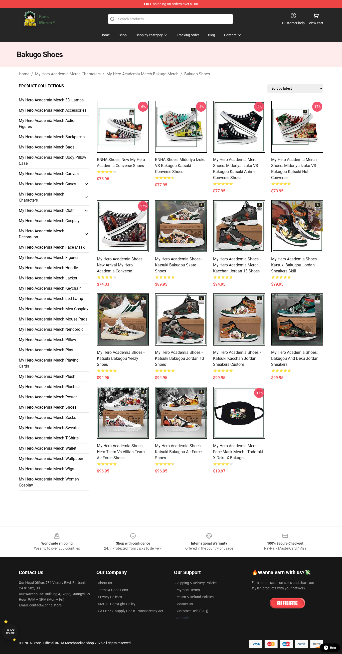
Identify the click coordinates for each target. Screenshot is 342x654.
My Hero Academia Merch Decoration (41, 234)
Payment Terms (188, 590)
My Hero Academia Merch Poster (48, 397)
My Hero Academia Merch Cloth (47, 210)
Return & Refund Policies (195, 597)
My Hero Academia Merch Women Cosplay (49, 482)
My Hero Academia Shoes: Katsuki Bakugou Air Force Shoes (178, 451)
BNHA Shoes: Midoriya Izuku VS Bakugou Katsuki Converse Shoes (180, 165)
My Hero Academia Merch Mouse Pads (53, 319)
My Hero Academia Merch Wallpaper (51, 458)
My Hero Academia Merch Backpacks (52, 136)
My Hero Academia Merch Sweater (49, 427)
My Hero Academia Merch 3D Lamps (51, 100)
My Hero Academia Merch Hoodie (48, 267)
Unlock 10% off (10, 631)
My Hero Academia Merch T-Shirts (49, 438)
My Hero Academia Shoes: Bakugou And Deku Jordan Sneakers (294, 358)
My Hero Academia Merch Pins (46, 350)
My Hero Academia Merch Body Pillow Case (52, 160)
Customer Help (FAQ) (192, 611)
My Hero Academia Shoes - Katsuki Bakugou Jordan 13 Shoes (179, 358)
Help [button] (333, 647)
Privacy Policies (110, 597)
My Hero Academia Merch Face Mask (52, 247)
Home (24, 74)
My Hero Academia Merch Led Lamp (51, 298)
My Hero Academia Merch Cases (47, 184)
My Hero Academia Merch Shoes (47, 407)
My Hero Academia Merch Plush (47, 376)
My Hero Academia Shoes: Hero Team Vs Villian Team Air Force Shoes (121, 451)
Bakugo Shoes (197, 74)
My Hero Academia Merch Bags (46, 147)
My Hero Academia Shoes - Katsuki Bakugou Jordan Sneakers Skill (295, 265)
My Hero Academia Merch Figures (48, 257)
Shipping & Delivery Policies (196, 583)
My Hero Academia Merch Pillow (47, 339)
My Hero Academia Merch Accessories (52, 110)
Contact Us (184, 604)
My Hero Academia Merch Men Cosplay (53, 308)
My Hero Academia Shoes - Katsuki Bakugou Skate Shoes (179, 265)
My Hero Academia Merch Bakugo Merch (142, 74)
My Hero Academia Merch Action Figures (48, 123)
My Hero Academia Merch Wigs (46, 468)
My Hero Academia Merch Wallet (47, 448)
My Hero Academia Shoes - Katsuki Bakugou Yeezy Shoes (120, 358)
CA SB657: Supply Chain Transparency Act (130, 611)
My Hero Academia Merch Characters (68, 74)
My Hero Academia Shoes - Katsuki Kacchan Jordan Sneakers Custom (237, 358)
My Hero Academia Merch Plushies (49, 386)
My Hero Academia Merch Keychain (50, 288)
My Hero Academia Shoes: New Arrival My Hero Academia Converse (120, 265)
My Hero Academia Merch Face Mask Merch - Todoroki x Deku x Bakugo (238, 451)
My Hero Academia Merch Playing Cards (49, 363)
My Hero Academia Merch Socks (47, 417)
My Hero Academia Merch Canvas (49, 173)
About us (105, 583)
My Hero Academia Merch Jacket (48, 278)
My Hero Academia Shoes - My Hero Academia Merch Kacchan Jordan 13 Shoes (237, 265)
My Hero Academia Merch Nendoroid (51, 329)
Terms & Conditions (113, 590)
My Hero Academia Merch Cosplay (49, 220)
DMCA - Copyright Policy (116, 604)
